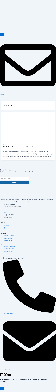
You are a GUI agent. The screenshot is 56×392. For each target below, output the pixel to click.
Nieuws (4, 144)
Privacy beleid (6, 385)
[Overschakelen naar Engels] (48, 13)
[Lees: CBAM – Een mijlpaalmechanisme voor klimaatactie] (28, 127)
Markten (22, 9)
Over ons (5, 9)
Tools (38, 9)
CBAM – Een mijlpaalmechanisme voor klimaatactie (18, 147)
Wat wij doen (14, 9)
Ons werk (33, 9)
